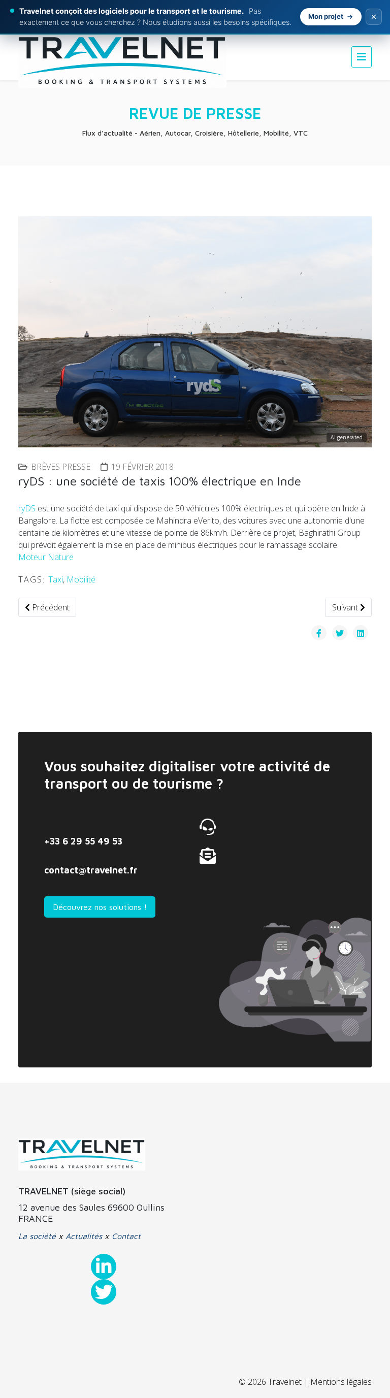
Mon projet (325, 16)
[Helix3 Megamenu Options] (361, 57)
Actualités (84, 1236)
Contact (126, 1236)
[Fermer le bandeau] (374, 17)
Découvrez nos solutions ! (100, 907)
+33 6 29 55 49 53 (83, 841)
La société (37, 1236)
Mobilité (81, 579)
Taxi (55, 579)
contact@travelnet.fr (91, 870)
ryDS (27, 508)
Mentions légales (341, 1381)
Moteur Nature (46, 557)
